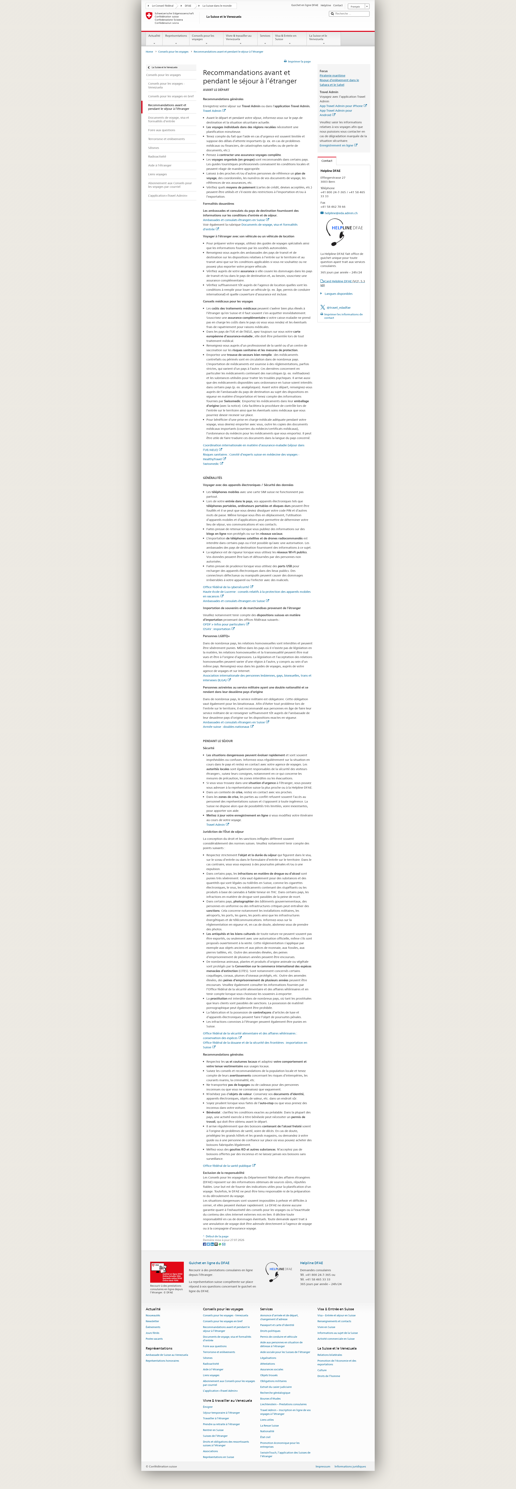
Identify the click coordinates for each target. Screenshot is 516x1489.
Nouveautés (153, 1315)
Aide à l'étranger (213, 1369)
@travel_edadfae (339, 307)
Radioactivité (211, 1363)
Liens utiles (267, 1419)
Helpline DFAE (311, 1263)
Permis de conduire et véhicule (278, 1336)
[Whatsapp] (220, 1243)
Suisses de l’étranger (215, 1435)
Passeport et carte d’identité (277, 1325)
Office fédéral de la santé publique (227, 1166)
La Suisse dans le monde (217, 5)
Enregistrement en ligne (336, 145)
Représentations (176, 35)
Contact (325, 161)
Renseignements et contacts (334, 1321)
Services (265, 35)
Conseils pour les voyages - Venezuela (225, 1315)
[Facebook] (205, 1243)
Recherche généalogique (275, 1392)
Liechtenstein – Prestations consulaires (283, 1404)
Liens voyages (211, 1375)
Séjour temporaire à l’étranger (221, 1412)
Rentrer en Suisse (213, 1430)
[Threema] (216, 1243)
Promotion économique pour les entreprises (280, 1444)
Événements (153, 1327)
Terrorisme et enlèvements (219, 1352)
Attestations (267, 1363)
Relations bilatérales (329, 1354)
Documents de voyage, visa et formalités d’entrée (227, 1338)
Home (149, 51)
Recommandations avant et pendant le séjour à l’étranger (226, 1329)
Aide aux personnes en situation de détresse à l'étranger (281, 1344)
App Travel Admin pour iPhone (341, 106)
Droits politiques (270, 1330)
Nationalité (267, 1431)
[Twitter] (209, 1243)
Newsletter (152, 1321)
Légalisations (268, 1357)
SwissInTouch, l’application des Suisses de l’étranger (285, 1454)
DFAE (188, 5)
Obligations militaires (273, 1381)
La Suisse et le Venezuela (318, 37)
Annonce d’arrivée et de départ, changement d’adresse (279, 1317)
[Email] (223, 1243)
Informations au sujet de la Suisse (337, 1332)
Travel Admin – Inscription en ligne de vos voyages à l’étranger (285, 1412)
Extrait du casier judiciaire (276, 1386)
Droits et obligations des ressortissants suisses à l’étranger (226, 1443)
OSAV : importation (216, 629)
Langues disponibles (338, 294)
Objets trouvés (269, 1375)
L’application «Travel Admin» (220, 1390)
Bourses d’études (270, 1398)
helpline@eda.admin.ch (341, 213)
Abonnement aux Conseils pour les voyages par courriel (229, 1383)
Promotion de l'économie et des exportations (336, 1362)
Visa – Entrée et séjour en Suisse (336, 1315)
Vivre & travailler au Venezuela (239, 37)
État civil (265, 1437)
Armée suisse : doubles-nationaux (226, 727)
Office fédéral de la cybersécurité (226, 587)
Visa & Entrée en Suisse (285, 37)
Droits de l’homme (328, 1376)
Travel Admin (212, 111)
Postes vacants (154, 1338)
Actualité (154, 35)
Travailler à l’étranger (216, 1418)
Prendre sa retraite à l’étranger (221, 1424)
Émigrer (208, 1406)
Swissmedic (211, 464)
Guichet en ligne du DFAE (209, 1263)
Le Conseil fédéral (163, 5)
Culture (322, 1370)
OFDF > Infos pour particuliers (224, 624)
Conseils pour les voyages (203, 37)
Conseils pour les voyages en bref (222, 1321)
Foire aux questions (215, 1346)
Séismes (207, 1357)
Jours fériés (152, 1332)
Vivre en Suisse (326, 1327)
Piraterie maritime (332, 75)
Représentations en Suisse (218, 1457)
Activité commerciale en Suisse (336, 1338)
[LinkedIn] (212, 1243)
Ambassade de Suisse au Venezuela (167, 1354)
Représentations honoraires (162, 1360)
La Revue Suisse (269, 1425)
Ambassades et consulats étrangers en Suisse (234, 220)
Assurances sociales (271, 1369)
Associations (210, 1451)
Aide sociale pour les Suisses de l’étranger (285, 1352)
